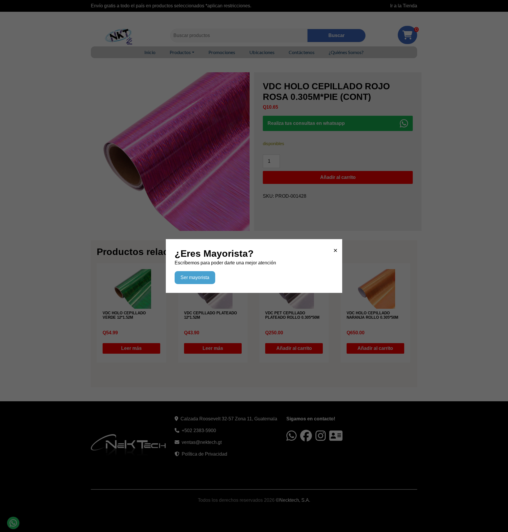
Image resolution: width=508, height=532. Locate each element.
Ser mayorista (195, 277)
